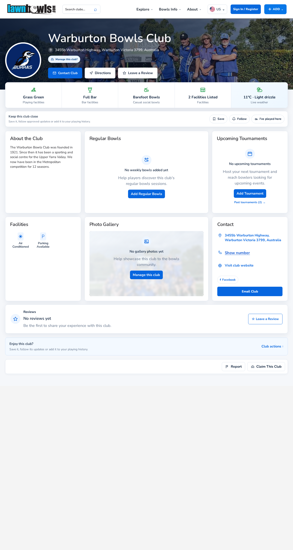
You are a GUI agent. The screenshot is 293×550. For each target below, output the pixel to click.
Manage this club (146, 275)
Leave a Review (265, 319)
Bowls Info (168, 9)
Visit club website (239, 265)
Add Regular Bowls (146, 194)
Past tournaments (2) (250, 202)
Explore (142, 9)
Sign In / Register (245, 9)
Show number (237, 252)
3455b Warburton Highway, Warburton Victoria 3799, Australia (253, 237)
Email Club (250, 291)
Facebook (228, 280)
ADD (275, 9)
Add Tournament (250, 193)
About (192, 9)
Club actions (272, 346)
